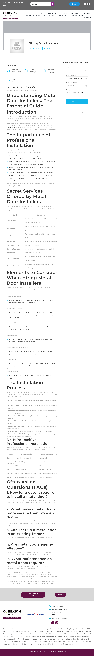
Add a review (35, 48)
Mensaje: (68, 90)
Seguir (47, 48)
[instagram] (88, 4)
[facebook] (85, 4)
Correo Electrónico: (71, 75)
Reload (84, 93)
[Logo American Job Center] (35, 614)
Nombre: (68, 68)
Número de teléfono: (72, 82)
